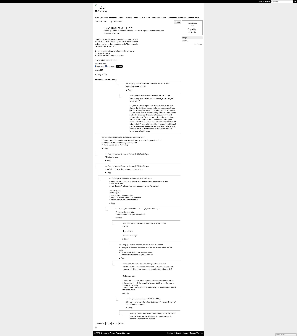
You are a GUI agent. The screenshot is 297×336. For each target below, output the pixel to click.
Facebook (111, 67)
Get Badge (198, 44)
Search (295, 1)
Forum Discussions (156, 31)
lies (100, 64)
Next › (121, 324)
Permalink (127, 84)
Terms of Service (196, 333)
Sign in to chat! (281, 334)
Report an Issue (182, 333)
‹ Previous (100, 324)
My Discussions (116, 21)
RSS (96, 328)
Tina (137, 299)
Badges (170, 333)
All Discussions (101, 21)
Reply (129, 90)
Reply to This (101, 75)
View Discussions (113, 33)
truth (104, 64)
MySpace (101, 67)
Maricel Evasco (118, 31)
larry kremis (143, 96)
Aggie (112, 333)
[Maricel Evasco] (98, 32)
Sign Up (261, 1)
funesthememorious (146, 313)
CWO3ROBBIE (116, 137)
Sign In (267, 1)
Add (178, 22)
